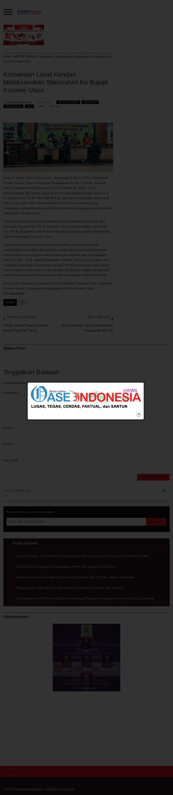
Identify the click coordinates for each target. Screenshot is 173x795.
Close (138, 414)
